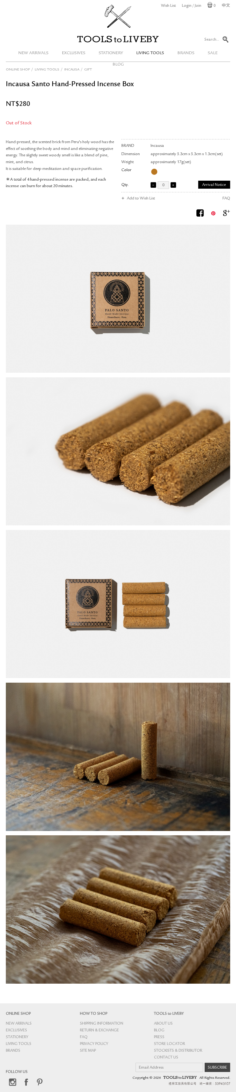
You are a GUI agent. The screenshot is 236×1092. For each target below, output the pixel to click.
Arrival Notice (214, 185)
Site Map (88, 1051)
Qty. (125, 185)
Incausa (71, 70)
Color (126, 170)
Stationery (111, 53)
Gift (88, 70)
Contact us (166, 1058)
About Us (163, 1024)
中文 (226, 6)
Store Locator (169, 1044)
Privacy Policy (94, 1044)
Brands (186, 53)
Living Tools (150, 53)
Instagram (12, 1082)
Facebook (26, 1082)
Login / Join (191, 6)
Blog (159, 1031)
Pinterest (39, 1082)
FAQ (226, 199)
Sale (213, 53)
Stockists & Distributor (178, 1051)
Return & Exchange (99, 1031)
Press (159, 1037)
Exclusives (73, 53)
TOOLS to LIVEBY (118, 39)
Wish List (168, 6)
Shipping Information (101, 1024)
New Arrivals (33, 53)
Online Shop (18, 70)
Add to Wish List (141, 199)
